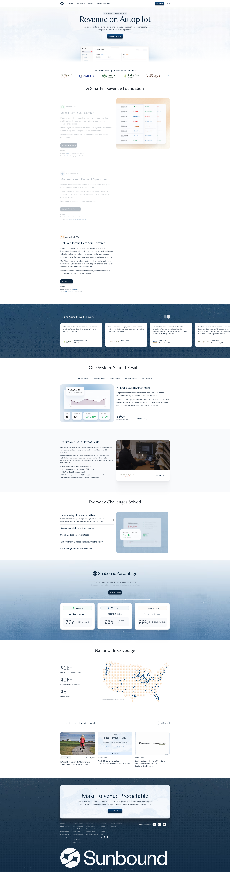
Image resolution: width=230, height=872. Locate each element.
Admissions (63, 830)
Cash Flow (75, 838)
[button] (71, 3)
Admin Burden (76, 841)
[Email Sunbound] (107, 838)
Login (168, 3)
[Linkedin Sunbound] (101, 838)
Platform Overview (65, 828)
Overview (113, 828)
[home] (62, 3)
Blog (102, 836)
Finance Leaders (90, 828)
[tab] (83, 379)
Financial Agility (64, 838)
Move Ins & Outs (77, 844)
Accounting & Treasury (92, 836)
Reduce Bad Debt (77, 830)
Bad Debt (67, 156)
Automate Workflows (78, 828)
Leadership (103, 830)
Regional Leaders (90, 833)
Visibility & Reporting (78, 836)
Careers (103, 833)
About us (103, 828)
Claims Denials (76, 833)
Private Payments (64, 833)
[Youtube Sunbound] (104, 838)
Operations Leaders (91, 830)
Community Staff (90, 838)
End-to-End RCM (64, 836)
